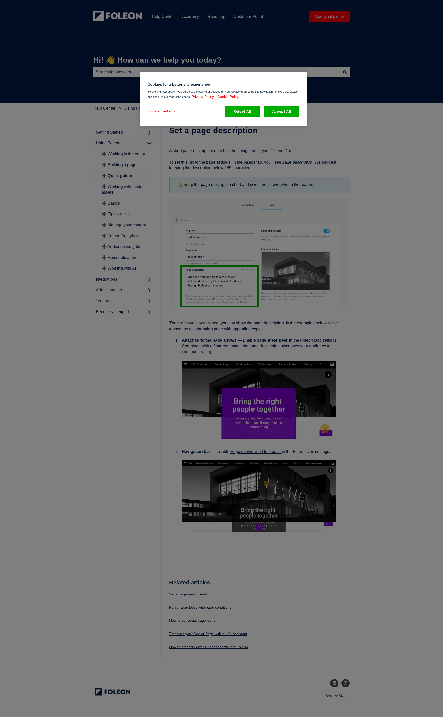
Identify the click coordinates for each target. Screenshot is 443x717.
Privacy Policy (203, 96)
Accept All (281, 111)
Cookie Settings (162, 111)
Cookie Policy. (228, 96)
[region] (223, 99)
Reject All (242, 111)
